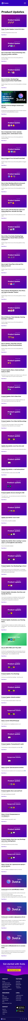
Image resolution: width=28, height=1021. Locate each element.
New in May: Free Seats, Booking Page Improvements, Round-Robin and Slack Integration (12, 237)
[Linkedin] (26, 1019)
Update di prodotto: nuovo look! (10, 517)
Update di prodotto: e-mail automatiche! (12, 469)
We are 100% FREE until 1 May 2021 (11, 647)
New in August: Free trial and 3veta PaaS (13, 158)
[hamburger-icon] (25, 3)
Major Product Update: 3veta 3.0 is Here (12, 29)
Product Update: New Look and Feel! (11, 791)
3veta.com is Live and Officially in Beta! (12, 889)
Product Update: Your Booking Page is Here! (13, 566)
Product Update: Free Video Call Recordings (13, 421)
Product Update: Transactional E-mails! (12, 744)
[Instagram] (22, 1019)
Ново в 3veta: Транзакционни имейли (12, 767)
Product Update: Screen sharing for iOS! (12, 492)
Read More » (4, 34)
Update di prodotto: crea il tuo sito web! (12, 446)
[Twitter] (24, 1019)
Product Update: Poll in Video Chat (11, 396)
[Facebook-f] (20, 1019)
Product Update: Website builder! (10, 697)
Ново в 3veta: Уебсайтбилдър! (10, 720)
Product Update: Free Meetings (10, 674)
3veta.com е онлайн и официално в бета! (13, 917)
